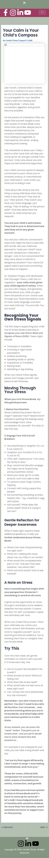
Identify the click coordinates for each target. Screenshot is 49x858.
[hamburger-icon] (42, 12)
